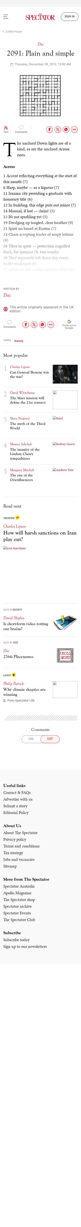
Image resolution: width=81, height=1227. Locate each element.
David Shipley (13, 617)
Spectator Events (17, 912)
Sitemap (10, 866)
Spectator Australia (19, 886)
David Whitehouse (22, 392)
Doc (7, 295)
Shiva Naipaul (19, 418)
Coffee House (14, 31)
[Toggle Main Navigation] (10, 17)
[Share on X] (57, 129)
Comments (21, 131)
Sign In (70, 16)
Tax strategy (13, 852)
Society (18, 340)
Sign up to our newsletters (25, 946)
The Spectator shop (19, 899)
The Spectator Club (19, 919)
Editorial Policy (15, 812)
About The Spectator (20, 832)
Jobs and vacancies (18, 859)
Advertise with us (17, 799)
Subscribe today (16, 939)
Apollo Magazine (17, 892)
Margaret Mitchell (22, 470)
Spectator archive (17, 906)
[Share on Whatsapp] (66, 129)
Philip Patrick (13, 683)
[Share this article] (74, 129)
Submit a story (15, 805)
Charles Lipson (14, 526)
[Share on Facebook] (49, 129)
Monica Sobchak (21, 444)
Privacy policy (14, 839)
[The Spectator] (40, 17)
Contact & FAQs (17, 792)
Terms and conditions (21, 845)
